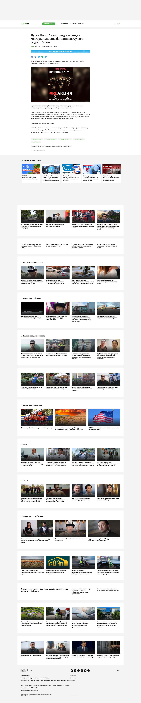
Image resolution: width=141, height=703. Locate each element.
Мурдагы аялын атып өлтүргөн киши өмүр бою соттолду (107, 388)
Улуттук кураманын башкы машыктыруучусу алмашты (81, 499)
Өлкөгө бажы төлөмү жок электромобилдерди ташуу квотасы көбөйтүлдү (44, 590)
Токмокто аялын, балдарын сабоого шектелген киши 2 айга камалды (82, 388)
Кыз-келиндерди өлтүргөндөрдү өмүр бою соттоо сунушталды (108, 656)
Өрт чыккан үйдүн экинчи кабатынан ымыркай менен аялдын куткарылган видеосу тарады (81, 356)
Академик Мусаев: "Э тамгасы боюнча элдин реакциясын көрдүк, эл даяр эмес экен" (32, 463)
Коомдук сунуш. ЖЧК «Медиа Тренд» (30, 687)
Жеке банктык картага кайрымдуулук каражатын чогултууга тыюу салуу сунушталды (80, 624)
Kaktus (55, 46)
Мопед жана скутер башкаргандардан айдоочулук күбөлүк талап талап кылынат (82, 572)
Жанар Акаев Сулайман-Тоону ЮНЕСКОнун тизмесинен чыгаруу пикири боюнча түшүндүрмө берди (108, 227)
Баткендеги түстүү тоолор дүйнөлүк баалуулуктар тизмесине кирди (32, 572)
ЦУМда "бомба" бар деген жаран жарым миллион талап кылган (56, 354)
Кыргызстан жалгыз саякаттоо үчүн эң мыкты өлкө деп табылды (108, 589)
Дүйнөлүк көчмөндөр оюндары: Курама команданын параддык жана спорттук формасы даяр (31, 499)
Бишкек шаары (37, 139)
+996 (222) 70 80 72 (55, 680)
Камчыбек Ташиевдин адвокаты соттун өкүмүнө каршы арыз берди (83, 656)
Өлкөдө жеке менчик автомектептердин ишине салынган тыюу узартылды (55, 281)
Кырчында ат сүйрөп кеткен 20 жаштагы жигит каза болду (56, 388)
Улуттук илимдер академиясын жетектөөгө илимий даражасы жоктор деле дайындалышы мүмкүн (107, 624)
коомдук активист (65, 139)
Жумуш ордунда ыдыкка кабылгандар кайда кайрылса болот (107, 281)
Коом (32, 46)
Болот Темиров (79, 139)
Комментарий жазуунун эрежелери (29, 690)
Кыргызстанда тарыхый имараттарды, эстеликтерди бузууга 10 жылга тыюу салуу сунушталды (81, 318)
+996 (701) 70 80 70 (65, 680)
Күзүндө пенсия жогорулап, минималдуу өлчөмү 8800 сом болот (107, 246)
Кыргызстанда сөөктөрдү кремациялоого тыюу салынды (31, 317)
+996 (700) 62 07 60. (67, 146)
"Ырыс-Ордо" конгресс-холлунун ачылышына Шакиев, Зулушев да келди (83, 226)
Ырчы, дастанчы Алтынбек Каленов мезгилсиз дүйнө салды (70, 539)
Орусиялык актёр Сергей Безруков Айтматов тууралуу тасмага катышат (103, 539)
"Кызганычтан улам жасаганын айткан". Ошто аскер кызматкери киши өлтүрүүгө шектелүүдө (32, 355)
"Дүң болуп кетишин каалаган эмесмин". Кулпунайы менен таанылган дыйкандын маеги (56, 463)
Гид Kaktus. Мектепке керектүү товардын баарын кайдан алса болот (31, 246)
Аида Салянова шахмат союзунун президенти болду (108, 499)
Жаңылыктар (48, 23)
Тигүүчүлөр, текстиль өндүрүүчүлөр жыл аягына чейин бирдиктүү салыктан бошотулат (83, 281)
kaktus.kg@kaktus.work (33, 678)
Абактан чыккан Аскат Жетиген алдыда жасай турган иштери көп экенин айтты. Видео (32, 281)
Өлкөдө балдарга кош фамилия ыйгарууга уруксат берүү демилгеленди (56, 317)
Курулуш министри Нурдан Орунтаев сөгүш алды (55, 225)
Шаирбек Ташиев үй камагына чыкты (31, 656)
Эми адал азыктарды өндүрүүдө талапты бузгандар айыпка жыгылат (56, 572)
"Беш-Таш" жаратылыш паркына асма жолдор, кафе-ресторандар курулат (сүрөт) (32, 623)
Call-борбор (73, 23)
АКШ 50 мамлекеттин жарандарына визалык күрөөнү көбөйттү (103, 428)
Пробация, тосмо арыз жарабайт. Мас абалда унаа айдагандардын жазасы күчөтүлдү (108, 572)
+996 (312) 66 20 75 (44, 678)
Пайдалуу (81, 23)
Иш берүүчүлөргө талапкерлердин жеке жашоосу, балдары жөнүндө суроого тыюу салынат (57, 657)
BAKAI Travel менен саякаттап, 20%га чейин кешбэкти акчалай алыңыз (30, 177)
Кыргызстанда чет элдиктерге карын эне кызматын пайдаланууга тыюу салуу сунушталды (81, 591)
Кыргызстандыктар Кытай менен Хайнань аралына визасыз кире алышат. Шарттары (83, 246)
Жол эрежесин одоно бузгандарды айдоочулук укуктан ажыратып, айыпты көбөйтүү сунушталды (57, 623)
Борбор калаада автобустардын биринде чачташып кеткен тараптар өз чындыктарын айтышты (107, 356)
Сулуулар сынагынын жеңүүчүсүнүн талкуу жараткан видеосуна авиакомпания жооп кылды (35, 540)
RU (118, 670)
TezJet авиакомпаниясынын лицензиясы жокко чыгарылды (107, 317)
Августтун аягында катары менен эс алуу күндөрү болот (57, 245)
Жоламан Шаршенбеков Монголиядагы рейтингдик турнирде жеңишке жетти (55, 499)
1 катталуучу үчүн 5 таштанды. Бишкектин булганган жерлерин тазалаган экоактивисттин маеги (83, 463)
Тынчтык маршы (50, 139)
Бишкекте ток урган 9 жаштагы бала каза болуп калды (31, 388)
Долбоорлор (64, 23)
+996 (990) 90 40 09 (35, 680)
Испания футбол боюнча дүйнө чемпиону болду (36, 428)
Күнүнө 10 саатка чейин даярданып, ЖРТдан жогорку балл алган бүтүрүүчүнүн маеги (108, 463)
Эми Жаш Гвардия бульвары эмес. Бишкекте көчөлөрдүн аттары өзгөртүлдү (32, 226)
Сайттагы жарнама (25, 675)
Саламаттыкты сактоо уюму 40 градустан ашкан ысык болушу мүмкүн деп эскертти (69, 428)
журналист (36, 142)
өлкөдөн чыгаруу (82, 128)
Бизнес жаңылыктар (32, 160)
